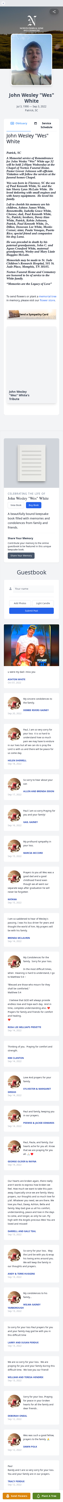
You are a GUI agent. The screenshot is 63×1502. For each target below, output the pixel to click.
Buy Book (34, 505)
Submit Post (31, 610)
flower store (47, 300)
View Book (15, 505)
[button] (31, 645)
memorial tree (47, 296)
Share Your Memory (21, 555)
